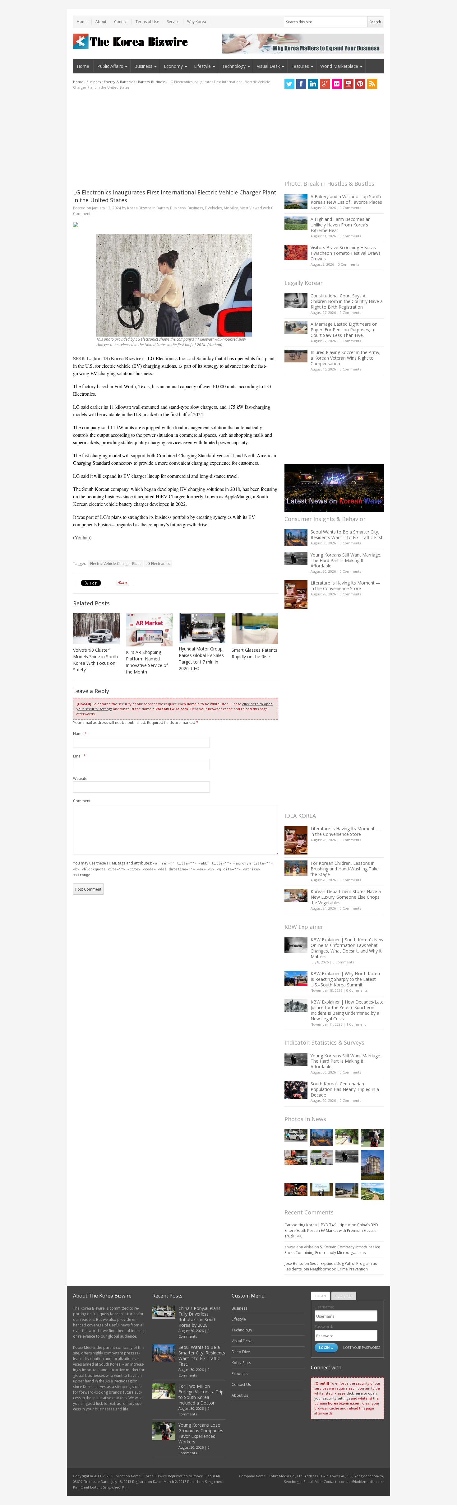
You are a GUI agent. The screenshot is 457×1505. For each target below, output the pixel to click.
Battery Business (151, 81)
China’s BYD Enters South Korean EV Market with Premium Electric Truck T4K (331, 1230)
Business (143, 66)
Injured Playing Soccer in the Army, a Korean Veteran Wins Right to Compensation (346, 357)
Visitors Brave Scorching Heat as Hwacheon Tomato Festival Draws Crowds (346, 253)
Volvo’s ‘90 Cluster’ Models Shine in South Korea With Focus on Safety (95, 660)
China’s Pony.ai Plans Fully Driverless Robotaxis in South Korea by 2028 (199, 1316)
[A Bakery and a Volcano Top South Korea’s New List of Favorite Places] (295, 201)
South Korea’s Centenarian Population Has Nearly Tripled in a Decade (345, 1089)
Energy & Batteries (119, 81)
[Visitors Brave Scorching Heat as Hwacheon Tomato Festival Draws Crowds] (295, 252)
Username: (324, 1307)
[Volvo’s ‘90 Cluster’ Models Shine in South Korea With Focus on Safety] (96, 628)
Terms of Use (147, 21)
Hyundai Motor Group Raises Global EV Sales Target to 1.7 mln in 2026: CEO (201, 658)
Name (80, 733)
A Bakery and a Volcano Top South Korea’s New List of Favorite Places (346, 199)
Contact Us (241, 1384)
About (100, 21)
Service (173, 21)
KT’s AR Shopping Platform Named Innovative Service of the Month (147, 662)
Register (344, 1295)
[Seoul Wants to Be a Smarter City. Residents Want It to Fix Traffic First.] (295, 537)
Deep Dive (241, 1351)
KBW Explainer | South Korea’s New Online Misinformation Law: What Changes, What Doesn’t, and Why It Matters (347, 948)
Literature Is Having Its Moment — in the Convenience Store (346, 585)
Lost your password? (361, 1347)
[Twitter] (289, 84)
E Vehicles (213, 208)
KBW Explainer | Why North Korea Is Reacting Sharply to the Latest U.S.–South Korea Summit (345, 979)
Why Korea (196, 21)
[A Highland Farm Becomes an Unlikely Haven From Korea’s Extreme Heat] (295, 223)
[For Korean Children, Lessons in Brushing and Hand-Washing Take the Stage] (295, 868)
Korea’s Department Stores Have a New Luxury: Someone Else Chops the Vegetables (346, 897)
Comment (81, 801)
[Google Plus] (325, 84)
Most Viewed (251, 208)
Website (80, 778)
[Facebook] (301, 84)
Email (79, 756)
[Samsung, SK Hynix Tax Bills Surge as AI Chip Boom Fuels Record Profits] (321, 1157)
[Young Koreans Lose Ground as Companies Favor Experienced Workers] (372, 1138)
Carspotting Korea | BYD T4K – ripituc (317, 1225)
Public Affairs (110, 66)
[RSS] (372, 84)
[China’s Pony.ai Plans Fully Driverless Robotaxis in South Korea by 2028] (295, 1135)
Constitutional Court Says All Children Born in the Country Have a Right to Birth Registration (347, 301)
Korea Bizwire (139, 208)
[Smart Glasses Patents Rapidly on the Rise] (255, 628)
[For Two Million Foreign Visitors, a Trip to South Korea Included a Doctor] (346, 1136)
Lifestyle (202, 66)
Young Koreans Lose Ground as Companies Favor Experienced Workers (200, 1433)
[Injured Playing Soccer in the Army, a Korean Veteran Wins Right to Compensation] (295, 356)
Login (320, 1295)
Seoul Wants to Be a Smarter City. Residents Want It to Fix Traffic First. (347, 534)
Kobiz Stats (241, 1362)
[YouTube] (348, 84)
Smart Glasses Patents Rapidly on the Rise (254, 653)
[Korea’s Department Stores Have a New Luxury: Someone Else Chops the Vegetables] (295, 895)
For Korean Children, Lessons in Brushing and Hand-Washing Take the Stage (345, 868)
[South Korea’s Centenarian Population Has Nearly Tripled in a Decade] (295, 1090)
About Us (240, 1395)
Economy (173, 66)
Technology (234, 66)
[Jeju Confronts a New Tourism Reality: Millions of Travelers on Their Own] (372, 1191)
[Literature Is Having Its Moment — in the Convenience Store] (295, 594)
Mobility (231, 208)
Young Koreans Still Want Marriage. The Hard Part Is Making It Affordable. (346, 560)
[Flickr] (337, 84)
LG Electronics (157, 563)
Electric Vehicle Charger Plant (115, 563)
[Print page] (175, 224)
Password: (324, 1326)
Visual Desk (268, 66)
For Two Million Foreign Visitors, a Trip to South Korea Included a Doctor (201, 1394)
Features (300, 66)
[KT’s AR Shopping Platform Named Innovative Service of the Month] (149, 629)
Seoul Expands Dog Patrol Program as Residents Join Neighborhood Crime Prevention (330, 1266)
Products (239, 1373)
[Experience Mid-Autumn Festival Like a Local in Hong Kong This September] (295, 1189)
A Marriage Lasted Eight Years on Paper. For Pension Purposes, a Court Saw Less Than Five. (344, 329)
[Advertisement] (175, 139)
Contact (121, 21)
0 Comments (350, 207)
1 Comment (356, 1024)
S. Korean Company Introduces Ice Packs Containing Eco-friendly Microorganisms (332, 1249)
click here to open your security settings (345, 1395)
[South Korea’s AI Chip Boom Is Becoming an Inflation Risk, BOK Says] (295, 1157)
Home (82, 21)
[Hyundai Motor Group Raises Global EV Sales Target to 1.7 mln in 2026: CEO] (202, 628)
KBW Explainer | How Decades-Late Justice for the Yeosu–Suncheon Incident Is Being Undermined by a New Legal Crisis (347, 1010)
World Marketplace (339, 66)
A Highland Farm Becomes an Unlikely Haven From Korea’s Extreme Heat (341, 224)
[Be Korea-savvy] (131, 41)
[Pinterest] (360, 84)
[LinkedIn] (313, 84)
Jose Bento (293, 1263)
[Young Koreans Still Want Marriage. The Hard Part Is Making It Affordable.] (295, 558)
